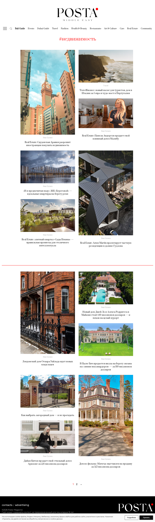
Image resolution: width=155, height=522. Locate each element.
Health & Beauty (79, 28)
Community (146, 28)
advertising (22, 505)
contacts (7, 505)
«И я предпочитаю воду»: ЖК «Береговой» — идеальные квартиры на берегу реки (47, 192)
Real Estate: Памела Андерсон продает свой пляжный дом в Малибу (106, 137)
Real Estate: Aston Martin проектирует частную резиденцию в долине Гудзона (105, 244)
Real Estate (132, 28)
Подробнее (131, 517)
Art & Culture (110, 28)
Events (31, 28)
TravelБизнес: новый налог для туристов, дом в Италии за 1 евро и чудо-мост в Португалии (106, 92)
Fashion (64, 28)
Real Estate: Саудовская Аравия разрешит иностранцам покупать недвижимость (48, 144)
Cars (122, 28)
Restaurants (95, 28)
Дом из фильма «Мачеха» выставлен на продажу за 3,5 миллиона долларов (105, 465)
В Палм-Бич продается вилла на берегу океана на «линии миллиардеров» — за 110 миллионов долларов (106, 366)
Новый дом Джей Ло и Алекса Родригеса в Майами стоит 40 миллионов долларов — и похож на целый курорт (105, 315)
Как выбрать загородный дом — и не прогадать (47, 415)
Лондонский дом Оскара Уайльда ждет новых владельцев (47, 363)
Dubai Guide (43, 28)
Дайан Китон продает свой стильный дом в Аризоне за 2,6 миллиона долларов (48, 462)
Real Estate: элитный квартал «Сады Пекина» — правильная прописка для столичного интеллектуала (48, 242)
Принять (146, 517)
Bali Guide (20, 28)
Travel (55, 28)
